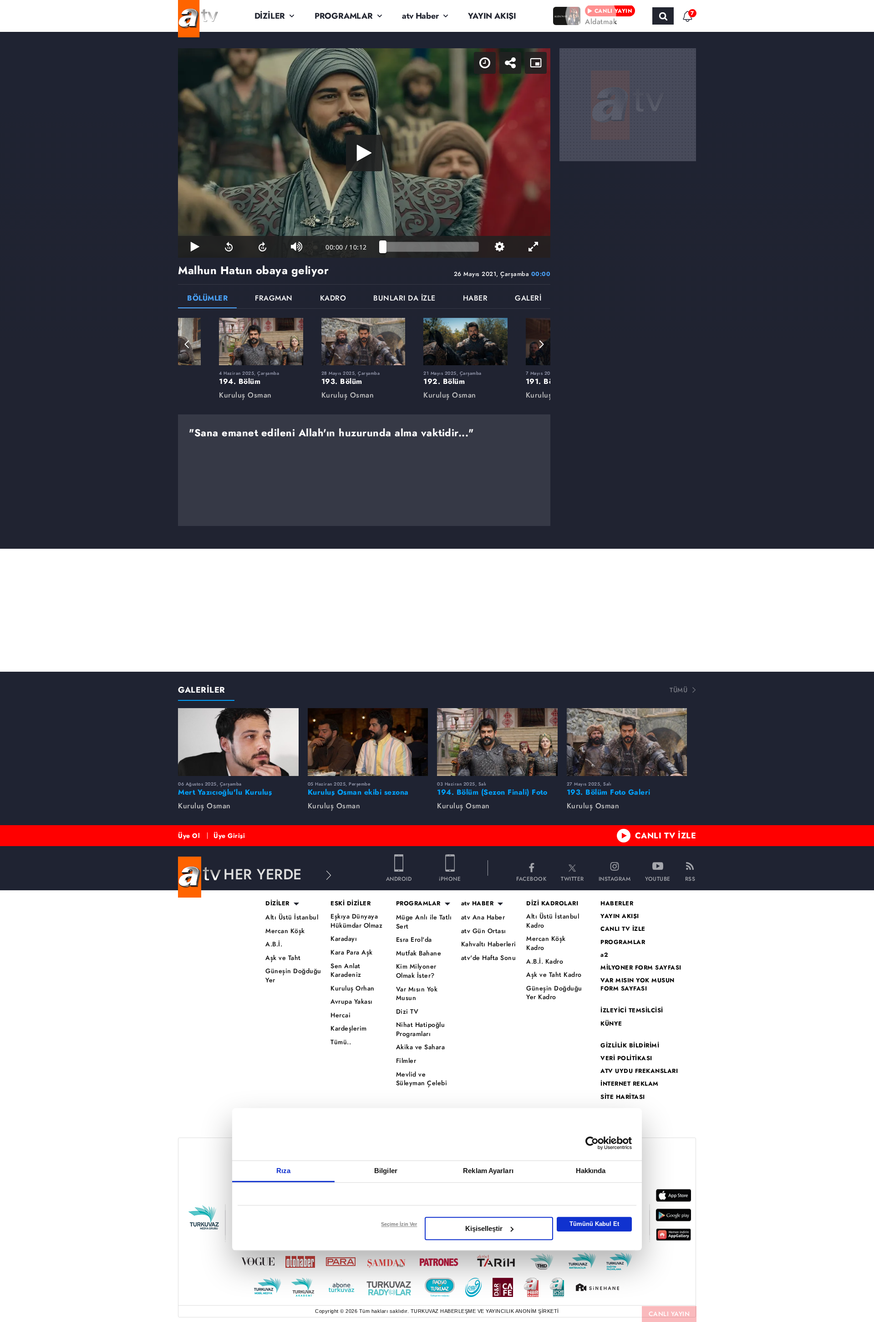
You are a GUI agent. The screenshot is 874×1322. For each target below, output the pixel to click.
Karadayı (343, 938)
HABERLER (616, 903)
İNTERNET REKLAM (629, 1084)
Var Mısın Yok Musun (417, 994)
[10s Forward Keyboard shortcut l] (262, 247)
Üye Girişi (229, 835)
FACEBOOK (531, 878)
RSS (690, 878)
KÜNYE (611, 1024)
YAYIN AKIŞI (492, 16)
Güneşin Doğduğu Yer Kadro (554, 993)
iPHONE (450, 878)
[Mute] (296, 247)
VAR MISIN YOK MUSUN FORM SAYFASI (637, 984)
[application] (364, 153)
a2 (604, 955)
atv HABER (477, 903)
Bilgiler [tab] (385, 1170)
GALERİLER (201, 690)
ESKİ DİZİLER (350, 903)
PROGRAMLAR (344, 16)
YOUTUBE (658, 878)
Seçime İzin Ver (399, 1224)
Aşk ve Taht (283, 958)
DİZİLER (269, 16)
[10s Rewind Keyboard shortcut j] (228, 247)
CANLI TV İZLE (665, 836)
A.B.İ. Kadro (544, 961)
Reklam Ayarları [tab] (488, 1170)
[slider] (431, 247)
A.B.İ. (273, 944)
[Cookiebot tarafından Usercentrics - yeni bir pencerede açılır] (592, 1143)
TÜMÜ (678, 690)
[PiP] (536, 63)
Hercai (340, 1015)
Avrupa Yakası (351, 1001)
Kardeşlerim (348, 1028)
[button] (187, 344)
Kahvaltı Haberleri (488, 944)
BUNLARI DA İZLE (404, 299)
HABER (475, 299)
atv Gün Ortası (483, 931)
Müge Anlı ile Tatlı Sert (424, 922)
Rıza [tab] (283, 1170)
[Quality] (499, 247)
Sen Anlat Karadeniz (345, 971)
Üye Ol (189, 835)
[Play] (364, 153)
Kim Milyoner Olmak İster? (416, 971)
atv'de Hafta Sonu (488, 958)
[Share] (510, 63)
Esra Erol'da (414, 939)
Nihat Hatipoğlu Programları (420, 1029)
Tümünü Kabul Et (594, 1223)
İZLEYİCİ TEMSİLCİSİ (631, 1010)
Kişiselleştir (484, 1228)
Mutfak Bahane (419, 953)
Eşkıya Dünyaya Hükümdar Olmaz (356, 921)
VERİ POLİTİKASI (626, 1058)
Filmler (406, 1061)
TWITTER (572, 878)
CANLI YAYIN (669, 1313)
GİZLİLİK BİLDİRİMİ (629, 1045)
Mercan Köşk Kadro (546, 943)
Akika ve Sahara (420, 1047)
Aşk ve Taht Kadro (554, 974)
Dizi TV (407, 1011)
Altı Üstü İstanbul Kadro (552, 921)
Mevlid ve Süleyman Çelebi (421, 1079)
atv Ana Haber (483, 917)
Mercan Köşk (285, 931)
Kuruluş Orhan (352, 988)
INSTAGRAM (615, 878)
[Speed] (485, 63)
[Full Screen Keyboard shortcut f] (533, 247)
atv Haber (420, 16)
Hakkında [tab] (591, 1170)
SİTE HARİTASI (622, 1097)
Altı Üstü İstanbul (291, 917)
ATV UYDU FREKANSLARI (639, 1071)
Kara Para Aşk (351, 952)
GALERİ (528, 299)
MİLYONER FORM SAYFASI (640, 968)
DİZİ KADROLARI (552, 903)
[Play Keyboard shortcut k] (195, 247)
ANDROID (399, 878)
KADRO (333, 299)
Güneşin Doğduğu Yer (293, 976)
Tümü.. (340, 1042)
